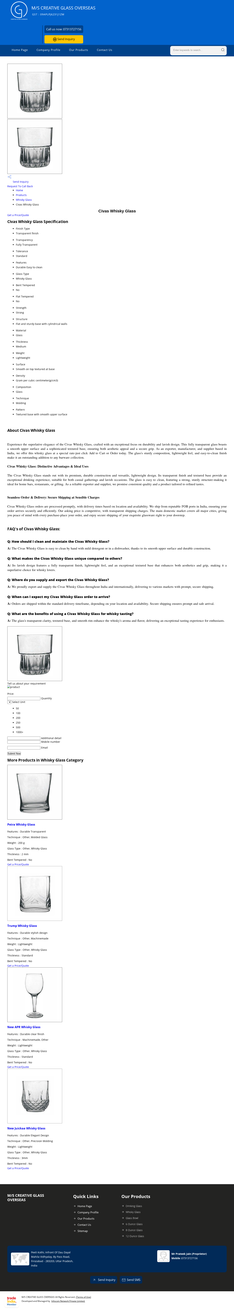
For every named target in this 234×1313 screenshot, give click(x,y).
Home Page (20, 50)
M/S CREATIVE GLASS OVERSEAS (63, 10)
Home (19, 190)
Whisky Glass (24, 199)
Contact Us (104, 50)
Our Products (78, 50)
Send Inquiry (66, 39)
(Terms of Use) (83, 1297)
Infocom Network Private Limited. (68, 1301)
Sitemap (83, 1231)
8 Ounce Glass (134, 1230)
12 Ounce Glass (135, 1236)
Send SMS (133, 1280)
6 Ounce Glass (134, 1224)
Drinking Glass (134, 1206)
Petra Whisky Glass (21, 824)
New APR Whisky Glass (23, 1027)
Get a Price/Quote (18, 215)
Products (21, 195)
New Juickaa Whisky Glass (26, 1128)
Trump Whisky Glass (22, 926)
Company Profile (48, 50)
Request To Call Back (20, 186)
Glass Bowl (132, 1218)
